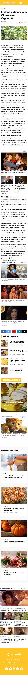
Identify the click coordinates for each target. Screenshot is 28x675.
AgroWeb (3, 21)
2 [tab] (23, 385)
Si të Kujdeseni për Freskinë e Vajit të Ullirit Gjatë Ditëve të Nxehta (13, 404)
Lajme (6, 473)
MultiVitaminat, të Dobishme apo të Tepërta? (14, 573)
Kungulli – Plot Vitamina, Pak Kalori (14, 541)
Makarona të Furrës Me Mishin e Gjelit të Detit (14, 509)
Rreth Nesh (10, 660)
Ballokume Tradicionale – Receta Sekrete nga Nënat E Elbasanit (18, 360)
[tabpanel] (14, 397)
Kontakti (17, 660)
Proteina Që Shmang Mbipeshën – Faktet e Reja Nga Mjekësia (14, 476)
